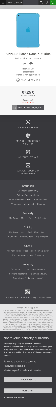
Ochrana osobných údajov (19, 199)
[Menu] (3, 2)
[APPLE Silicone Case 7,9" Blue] (28, 30)
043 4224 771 (17, 269)
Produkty (28, 213)
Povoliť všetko (28, 379)
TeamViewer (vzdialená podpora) (28, 278)
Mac (23, 232)
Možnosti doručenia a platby (36, 251)
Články (28, 227)
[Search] (41, 2)
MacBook (13, 218)
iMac (23, 218)
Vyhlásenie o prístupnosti (22, 204)
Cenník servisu (37, 255)
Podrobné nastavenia (14, 398)
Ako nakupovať (14, 251)
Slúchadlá (13, 237)
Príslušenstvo (41, 218)
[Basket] (53, 2)
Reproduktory (26, 237)
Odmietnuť (28, 391)
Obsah (28, 246)
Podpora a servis (20, 255)
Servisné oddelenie (18, 274)
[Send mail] (25, 64)
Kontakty (28, 264)
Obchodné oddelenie (35, 269)
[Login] (47, 2)
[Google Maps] (27, 291)
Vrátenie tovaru (41, 199)
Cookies (41, 204)
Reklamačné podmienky (28, 195)
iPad (30, 218)
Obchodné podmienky (28, 191)
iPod (36, 232)
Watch (44, 232)
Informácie (28, 186)
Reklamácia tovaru (38, 274)
